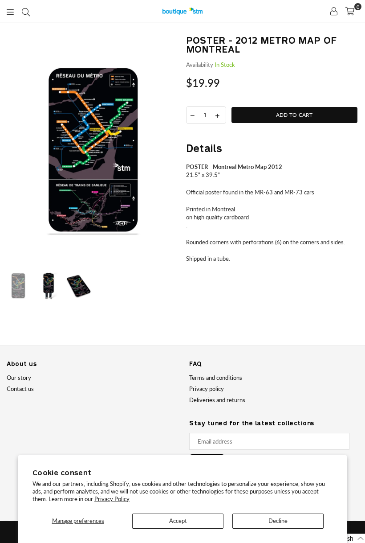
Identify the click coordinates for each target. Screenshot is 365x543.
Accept (178, 520)
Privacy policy (206, 388)
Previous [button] (14, 152)
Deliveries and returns (217, 399)
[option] (93, 152)
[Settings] (333, 11)
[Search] (26, 11)
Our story (19, 377)
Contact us (20, 388)
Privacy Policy (112, 498)
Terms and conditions (215, 377)
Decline (278, 520)
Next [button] (171, 152)
